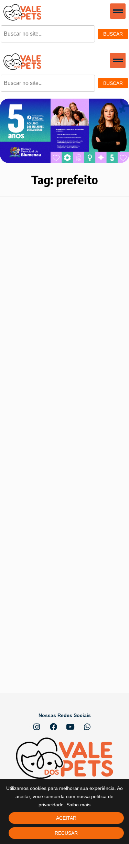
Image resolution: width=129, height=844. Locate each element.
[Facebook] (53, 726)
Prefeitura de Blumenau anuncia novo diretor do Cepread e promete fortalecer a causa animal (62, 408)
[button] (118, 11)
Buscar (113, 34)
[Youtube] (70, 726)
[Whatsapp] (87, 726)
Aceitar (66, 818)
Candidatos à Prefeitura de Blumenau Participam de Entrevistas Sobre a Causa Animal (58, 591)
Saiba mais (78, 804)
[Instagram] (36, 726)
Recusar (66, 833)
